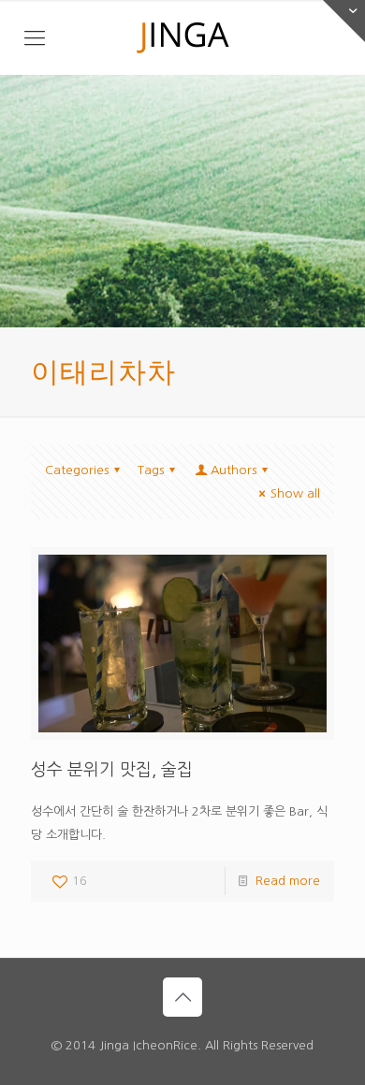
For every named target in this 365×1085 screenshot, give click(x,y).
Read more (288, 881)
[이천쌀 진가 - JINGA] (182, 37)
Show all (295, 493)
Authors (233, 470)
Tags (151, 470)
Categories (77, 470)
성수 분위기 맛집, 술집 (112, 769)
